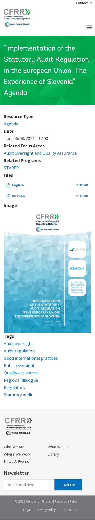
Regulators (14, 387)
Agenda (11, 124)
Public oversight (19, 365)
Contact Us (84, 3)
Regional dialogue (21, 380)
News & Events (16, 461)
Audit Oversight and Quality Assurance (40, 153)
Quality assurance (21, 373)
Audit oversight (18, 343)
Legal (27, 510)
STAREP (11, 168)
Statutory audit (18, 395)
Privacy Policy (46, 510)
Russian (18, 196)
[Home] (17, 18)
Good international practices (31, 358)
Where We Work (17, 454)
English (18, 185)
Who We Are (14, 446)
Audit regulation (19, 351)
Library (53, 454)
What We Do (58, 446)
